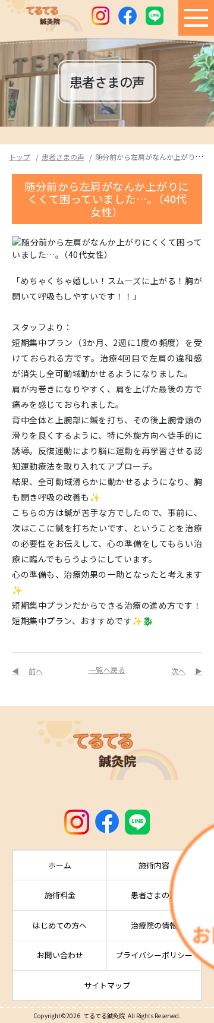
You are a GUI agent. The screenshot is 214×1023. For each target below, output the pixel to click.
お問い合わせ (60, 955)
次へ (178, 671)
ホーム (59, 865)
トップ (19, 157)
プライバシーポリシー (154, 955)
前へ (36, 671)
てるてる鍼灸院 (104, 1015)
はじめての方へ (60, 925)
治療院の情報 (154, 925)
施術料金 (60, 895)
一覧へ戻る (107, 670)
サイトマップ (107, 985)
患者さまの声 (63, 157)
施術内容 (154, 865)
